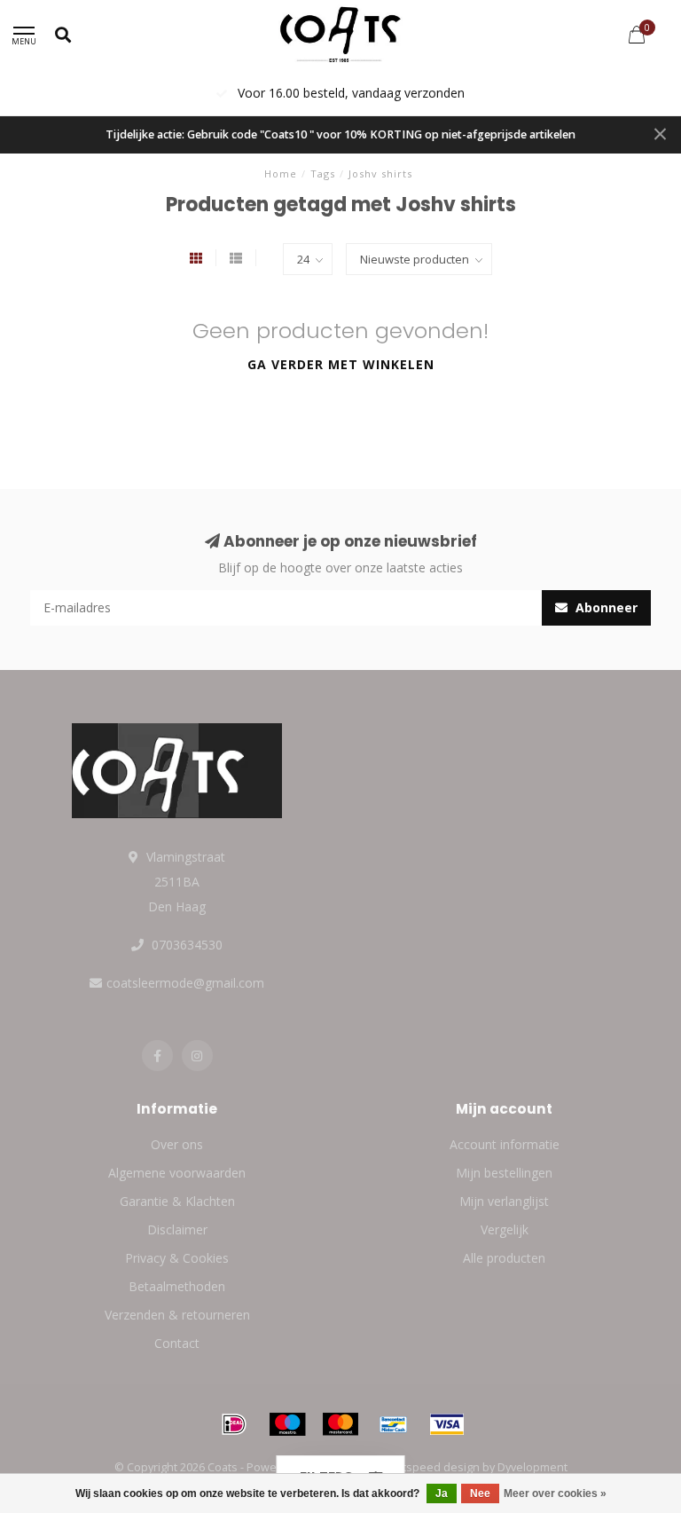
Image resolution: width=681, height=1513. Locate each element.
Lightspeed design (430, 1467)
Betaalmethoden (177, 1286)
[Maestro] (287, 1424)
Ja (441, 1493)
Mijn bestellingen (504, 1172)
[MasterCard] (340, 1424)
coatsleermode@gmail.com (185, 982)
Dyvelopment (532, 1467)
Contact (177, 1343)
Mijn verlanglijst (504, 1201)
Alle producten (504, 1257)
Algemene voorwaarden (177, 1172)
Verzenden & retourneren (177, 1314)
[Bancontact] (394, 1424)
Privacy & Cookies (177, 1257)
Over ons (177, 1144)
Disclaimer (177, 1229)
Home (280, 173)
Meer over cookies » (555, 1493)
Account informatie (505, 1144)
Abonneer (605, 607)
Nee (480, 1493)
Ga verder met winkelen (340, 364)
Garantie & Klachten (177, 1201)
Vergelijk (504, 1229)
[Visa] (447, 1424)
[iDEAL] (234, 1424)
